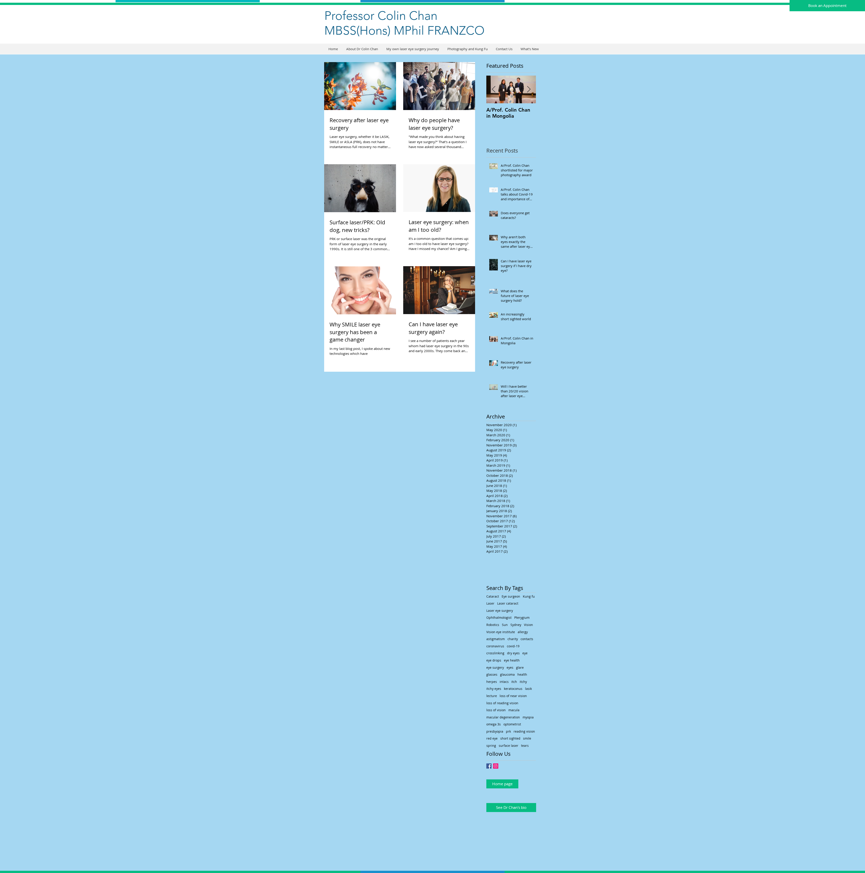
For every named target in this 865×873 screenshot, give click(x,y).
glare (520, 667)
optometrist (512, 724)
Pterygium (522, 617)
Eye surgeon (511, 596)
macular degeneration (503, 717)
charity (513, 639)
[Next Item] (529, 89)
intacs (504, 682)
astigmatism (495, 639)
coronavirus (495, 646)
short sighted (510, 738)
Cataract (492, 596)
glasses (491, 674)
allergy (523, 632)
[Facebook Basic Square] (489, 766)
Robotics (492, 625)
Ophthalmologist (499, 617)
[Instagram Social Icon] (495, 766)
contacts (527, 639)
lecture (491, 696)
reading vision (524, 731)
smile (527, 738)
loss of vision (496, 710)
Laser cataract (507, 603)
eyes (510, 667)
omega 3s (493, 724)
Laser (490, 603)
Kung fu (529, 596)
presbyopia (494, 731)
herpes (491, 682)
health (522, 674)
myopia (528, 717)
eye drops (493, 660)
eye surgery (495, 667)
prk (508, 731)
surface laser (508, 745)
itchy (523, 682)
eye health (512, 660)
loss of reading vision (502, 703)
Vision (528, 625)
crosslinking (495, 653)
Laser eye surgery (499, 610)
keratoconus (513, 688)
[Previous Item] (494, 89)
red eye (492, 738)
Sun (505, 625)
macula (513, 710)
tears (525, 745)
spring (491, 745)
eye (525, 653)
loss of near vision (513, 696)
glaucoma (507, 674)
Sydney (515, 625)
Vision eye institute (500, 632)
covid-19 (513, 646)
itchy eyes (493, 688)
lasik (528, 688)
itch (514, 682)
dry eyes (513, 653)
